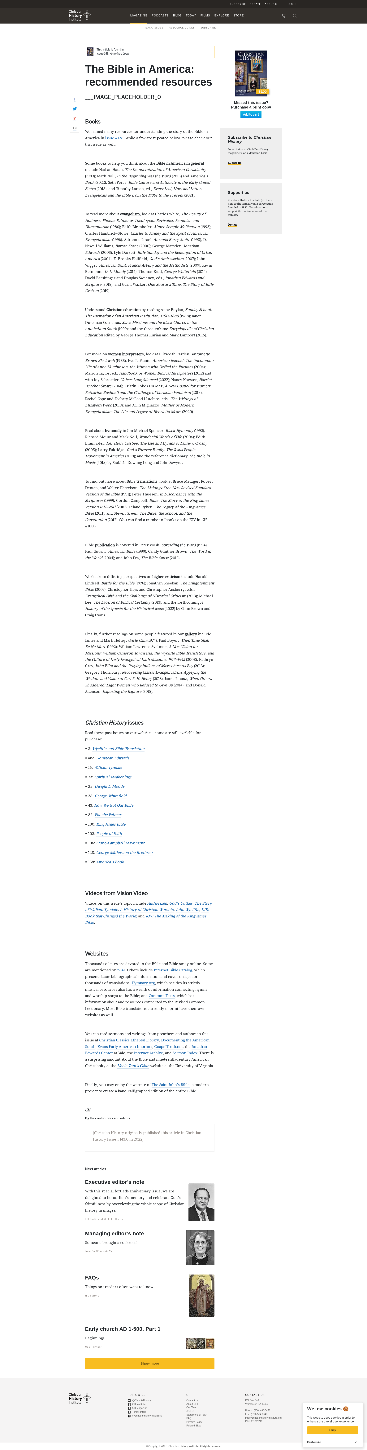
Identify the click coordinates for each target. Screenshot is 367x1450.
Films (205, 15)
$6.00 (263, 91)
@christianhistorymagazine (147, 1415)
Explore (221, 15)
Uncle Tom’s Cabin (133, 1065)
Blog (177, 15)
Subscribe (238, 4)
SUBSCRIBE (208, 27)
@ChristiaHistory (141, 1400)
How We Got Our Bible (113, 805)
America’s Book (110, 862)
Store (239, 15)
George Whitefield (111, 796)
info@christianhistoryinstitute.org (263, 1417)
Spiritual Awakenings (112, 777)
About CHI (272, 4)
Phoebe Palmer (108, 814)
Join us (190, 1411)
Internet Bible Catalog (173, 970)
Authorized (157, 903)
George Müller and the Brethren (124, 852)
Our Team (191, 1407)
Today (191, 15)
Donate (255, 4)
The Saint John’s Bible (171, 1084)
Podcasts (160, 15)
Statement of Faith (196, 1414)
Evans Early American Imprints (124, 1046)
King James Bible (111, 824)
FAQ (188, 1418)
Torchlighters (139, 1411)
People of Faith (109, 833)
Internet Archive (148, 1053)
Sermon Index (185, 1053)
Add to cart (251, 114)
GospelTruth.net (168, 1046)
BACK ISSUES (154, 27)
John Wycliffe (187, 909)
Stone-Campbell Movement (120, 843)
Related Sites (193, 1425)
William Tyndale (108, 767)
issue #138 (114, 138)
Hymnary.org (143, 983)
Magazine (138, 15)
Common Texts (162, 995)
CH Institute (138, 1404)
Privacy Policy (194, 1422)
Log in (292, 4)
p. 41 (121, 970)
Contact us (192, 1400)
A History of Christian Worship (147, 909)
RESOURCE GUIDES (182, 27)
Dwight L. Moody (110, 786)
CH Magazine (139, 1408)
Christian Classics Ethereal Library (129, 1040)
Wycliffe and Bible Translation (118, 748)
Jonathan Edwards (113, 758)
